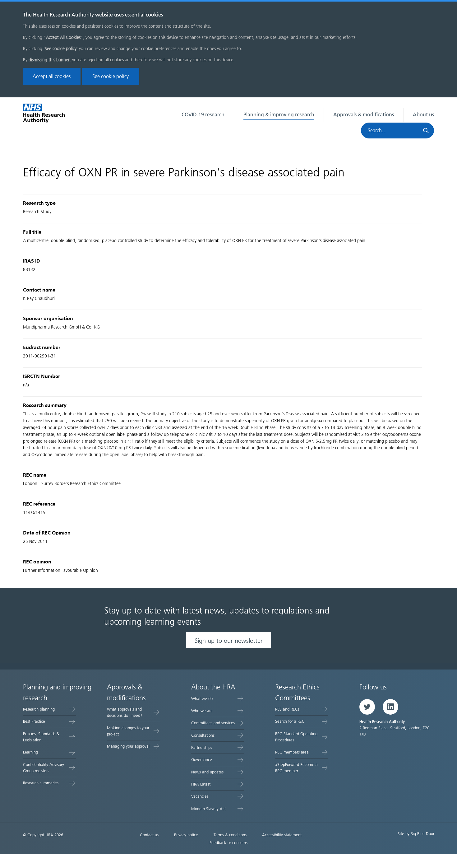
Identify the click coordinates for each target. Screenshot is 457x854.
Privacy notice (186, 835)
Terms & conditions (230, 835)
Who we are (202, 710)
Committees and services (213, 723)
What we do (202, 698)
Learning (30, 752)
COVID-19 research (203, 115)
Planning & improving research (278, 115)
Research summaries (40, 783)
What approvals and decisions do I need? (124, 712)
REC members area (292, 752)
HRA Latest (200, 784)
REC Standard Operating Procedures (296, 736)
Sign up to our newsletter (229, 640)
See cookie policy (110, 76)
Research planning (39, 709)
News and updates (207, 772)
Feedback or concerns (228, 842)
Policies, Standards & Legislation (41, 736)
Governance (201, 759)
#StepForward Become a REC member (296, 767)
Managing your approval (128, 746)
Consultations (203, 735)
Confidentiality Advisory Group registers (43, 767)
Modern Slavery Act (208, 808)
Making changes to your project (128, 731)
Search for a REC (290, 721)
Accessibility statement (282, 835)
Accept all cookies (52, 76)
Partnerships (201, 747)
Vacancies (199, 796)
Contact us (149, 835)
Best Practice (34, 721)
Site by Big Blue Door (416, 833)
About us (423, 115)
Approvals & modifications (363, 115)
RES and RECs (287, 709)
